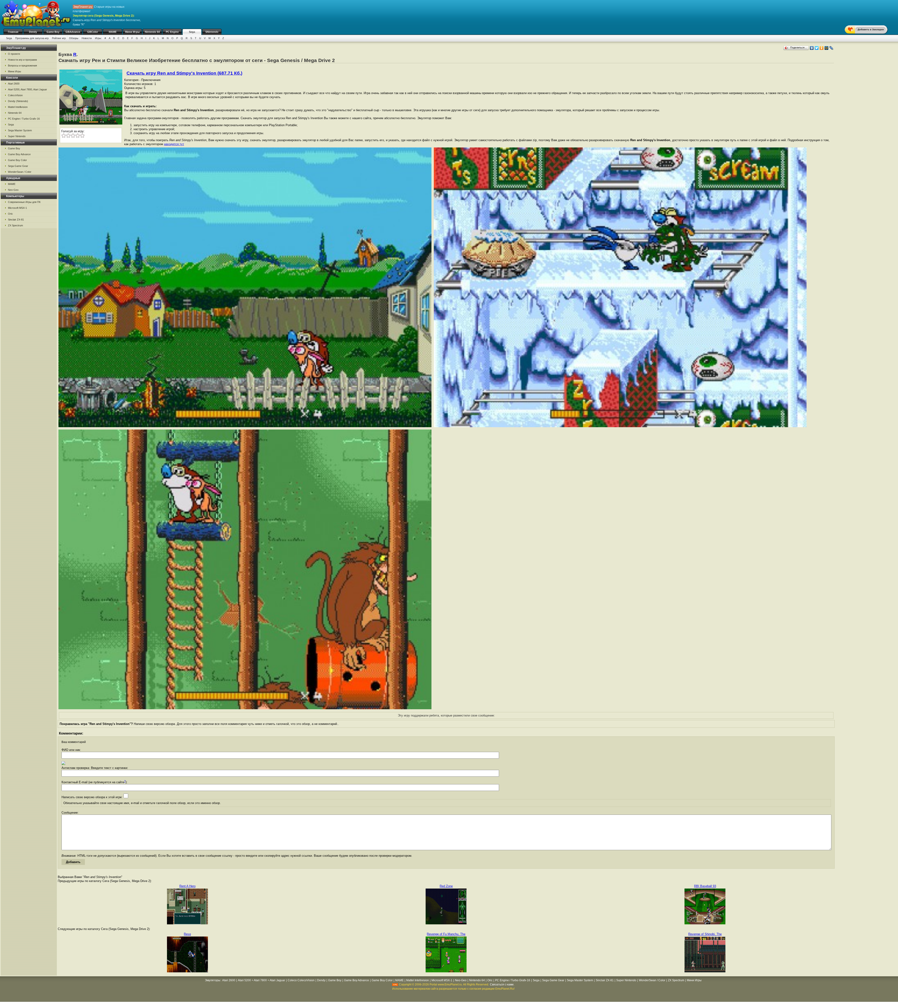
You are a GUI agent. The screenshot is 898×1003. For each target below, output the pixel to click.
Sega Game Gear (18, 166)
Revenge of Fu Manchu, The (446, 934)
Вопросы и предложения (22, 65)
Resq (187, 934)
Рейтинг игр (59, 38)
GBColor (92, 31)
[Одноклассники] (821, 48)
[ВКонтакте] (811, 48)
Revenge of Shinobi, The (705, 934)
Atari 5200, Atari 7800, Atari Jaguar (27, 89)
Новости (87, 38)
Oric (10, 213)
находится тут (174, 144)
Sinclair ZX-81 (16, 219)
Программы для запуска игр (32, 38)
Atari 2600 (13, 83)
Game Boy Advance (19, 154)
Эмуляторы (212, 980)
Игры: (98, 38)
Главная (13, 31)
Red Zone (446, 886)
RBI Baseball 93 (705, 886)
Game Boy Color (17, 160)
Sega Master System (20, 130)
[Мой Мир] (826, 48)
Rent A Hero (187, 886)
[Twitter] (816, 48)
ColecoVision (15, 95)
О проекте (14, 53)
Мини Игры (132, 31)
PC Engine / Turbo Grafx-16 (24, 118)
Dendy (33, 31)
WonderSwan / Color (19, 171)
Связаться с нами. (502, 984)
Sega (192, 31)
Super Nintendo (16, 136)
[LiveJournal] (831, 48)
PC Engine (172, 31)
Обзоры (73, 38)
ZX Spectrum (15, 225)
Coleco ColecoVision (301, 980)
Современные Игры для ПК (24, 202)
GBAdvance (72, 31)
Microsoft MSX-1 (17, 207)
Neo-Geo (13, 189)
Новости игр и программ (22, 59)
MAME (112, 31)
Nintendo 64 (152, 31)
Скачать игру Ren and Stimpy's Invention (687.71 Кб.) (184, 73)
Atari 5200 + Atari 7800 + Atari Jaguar (261, 980)
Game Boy (53, 31)
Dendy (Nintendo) (18, 101)
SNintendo (211, 31)
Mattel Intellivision (18, 107)
